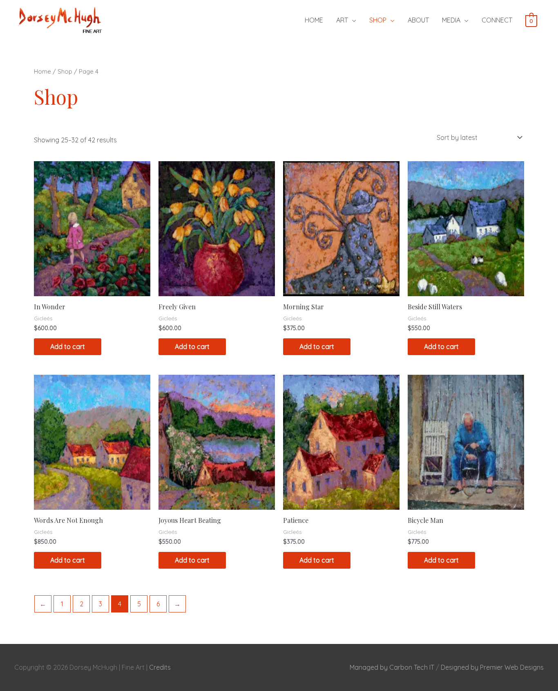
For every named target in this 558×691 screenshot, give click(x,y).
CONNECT (497, 20)
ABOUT (418, 20)
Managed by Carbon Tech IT (392, 667)
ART (342, 20)
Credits (160, 667)
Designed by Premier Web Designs (492, 667)
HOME (314, 20)
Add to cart (67, 346)
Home (42, 71)
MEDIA (451, 20)
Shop (65, 71)
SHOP (377, 20)
